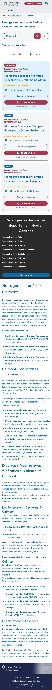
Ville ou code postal (12, 33)
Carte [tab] (36, 54)
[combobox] (20, 36)
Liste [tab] (18, 54)
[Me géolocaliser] (45, 36)
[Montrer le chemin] (4, 15)
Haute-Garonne (16, 16)
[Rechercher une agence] (37, 36)
